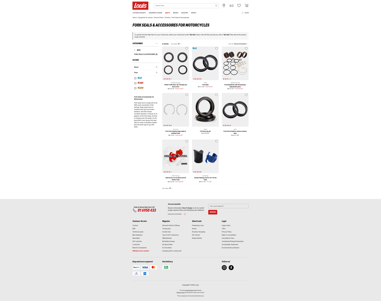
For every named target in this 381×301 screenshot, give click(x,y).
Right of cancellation (229, 235)
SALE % (140, 83)
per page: (174, 44)
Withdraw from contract (140, 251)
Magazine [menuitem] (184, 13)
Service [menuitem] (193, 13)
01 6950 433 (147, 210)
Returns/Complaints (139, 248)
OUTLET (140, 88)
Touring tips (166, 229)
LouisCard (136, 244)
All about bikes (167, 244)
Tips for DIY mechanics (170, 235)
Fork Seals (205, 85)
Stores (194, 229)
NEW (139, 78)
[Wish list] (239, 5)
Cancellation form (228, 238)
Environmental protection (230, 248)
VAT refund (196, 235)
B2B (133, 229)
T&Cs (224, 229)
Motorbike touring (168, 241)
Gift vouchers (137, 241)
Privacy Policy (227, 232)
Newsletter (136, 238)
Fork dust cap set (205, 131)
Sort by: (231, 44)
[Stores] (224, 5)
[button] (216, 5)
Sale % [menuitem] (167, 13)
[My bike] (231, 5)
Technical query (137, 232)
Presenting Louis (198, 225)
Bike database (137, 235)
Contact (135, 225)
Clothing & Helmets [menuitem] (139, 13)
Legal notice (226, 225)
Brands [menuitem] (175, 13)
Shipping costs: (181, 292)
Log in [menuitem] (247, 13)
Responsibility (197, 238)
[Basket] (247, 5)
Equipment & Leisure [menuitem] (155, 13)
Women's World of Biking (171, 225)
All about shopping (198, 232)
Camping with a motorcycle (171, 251)
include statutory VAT (191, 290)
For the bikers (167, 248)
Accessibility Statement (230, 244)
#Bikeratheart (167, 238)
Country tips (166, 232)
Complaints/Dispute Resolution (233, 241)
